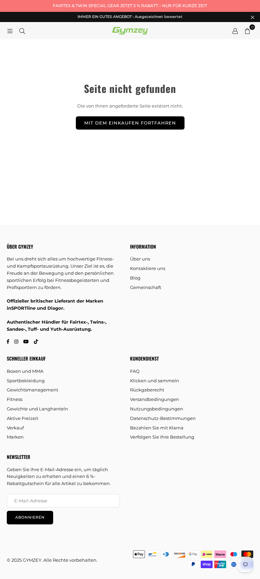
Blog (135, 278)
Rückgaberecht (147, 389)
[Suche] (22, 30)
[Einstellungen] (235, 30)
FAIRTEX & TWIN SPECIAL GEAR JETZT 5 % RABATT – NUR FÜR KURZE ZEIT (130, 5)
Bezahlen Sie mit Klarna (156, 427)
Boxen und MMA (25, 371)
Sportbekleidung (26, 380)
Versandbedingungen (154, 399)
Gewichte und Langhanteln (37, 408)
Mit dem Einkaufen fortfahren (130, 123)
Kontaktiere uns (147, 268)
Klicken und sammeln (154, 380)
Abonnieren (30, 517)
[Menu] (10, 30)
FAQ (134, 371)
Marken (15, 437)
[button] (247, 30)
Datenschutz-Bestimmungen (163, 418)
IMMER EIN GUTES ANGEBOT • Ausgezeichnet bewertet (130, 17)
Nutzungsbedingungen (156, 408)
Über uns (140, 259)
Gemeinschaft (145, 287)
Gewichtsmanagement (32, 389)
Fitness (14, 399)
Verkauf (15, 427)
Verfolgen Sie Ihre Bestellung (162, 437)
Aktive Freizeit (22, 418)
